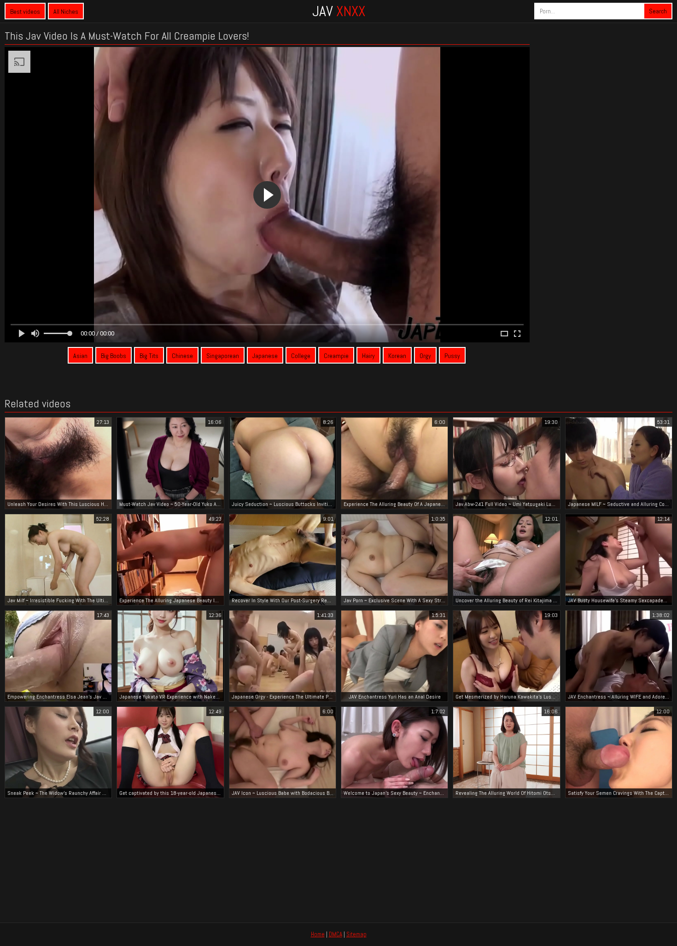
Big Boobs (113, 356)
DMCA (335, 934)
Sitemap (356, 934)
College (300, 356)
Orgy (425, 356)
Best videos (25, 11)
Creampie (336, 356)
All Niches (65, 11)
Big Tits (149, 356)
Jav (338, 11)
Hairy (368, 356)
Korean (397, 356)
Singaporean (222, 356)
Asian (80, 356)
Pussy (452, 356)
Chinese (182, 356)
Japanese (265, 356)
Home (318, 934)
